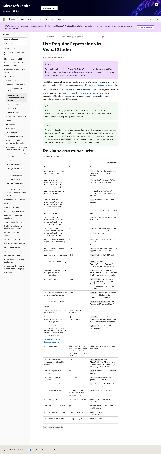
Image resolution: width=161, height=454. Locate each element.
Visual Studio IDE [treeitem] (10, 48)
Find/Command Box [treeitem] (15, 104)
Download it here (77, 75)
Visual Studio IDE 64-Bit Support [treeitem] (13, 234)
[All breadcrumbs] (45, 36)
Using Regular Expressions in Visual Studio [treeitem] (16, 97)
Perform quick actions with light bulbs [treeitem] (16, 155)
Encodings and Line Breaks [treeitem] (16, 116)
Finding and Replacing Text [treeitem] (16, 89)
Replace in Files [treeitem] (13, 112)
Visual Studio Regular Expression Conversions (84, 93)
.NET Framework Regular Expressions (98, 85)
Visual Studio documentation (74, 72)
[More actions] (116, 36)
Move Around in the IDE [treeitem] (13, 59)
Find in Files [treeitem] (12, 108)
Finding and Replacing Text (71, 37)
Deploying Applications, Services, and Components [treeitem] (14, 227)
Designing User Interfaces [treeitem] (14, 211)
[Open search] (150, 19)
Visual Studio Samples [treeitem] (12, 239)
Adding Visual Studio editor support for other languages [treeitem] (14, 267)
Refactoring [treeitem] (10, 124)
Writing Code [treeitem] (11, 80)
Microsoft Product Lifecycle (68, 26)
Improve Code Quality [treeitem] (12, 207)
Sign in (155, 19)
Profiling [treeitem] (7, 203)
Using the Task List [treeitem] (13, 179)
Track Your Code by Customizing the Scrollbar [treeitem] (15, 141)
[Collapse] (27, 35)
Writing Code (53, 37)
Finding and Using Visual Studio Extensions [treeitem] (13, 64)
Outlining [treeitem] (9, 120)
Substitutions (51, 133)
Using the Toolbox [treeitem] (12, 164)
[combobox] (15, 39)
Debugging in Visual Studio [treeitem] (14, 199)
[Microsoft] (4, 19)
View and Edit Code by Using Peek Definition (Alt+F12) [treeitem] (16, 148)
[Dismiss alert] (156, 4)
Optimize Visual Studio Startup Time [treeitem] (15, 53)
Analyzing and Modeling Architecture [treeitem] (13, 216)
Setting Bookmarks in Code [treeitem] (16, 175)
